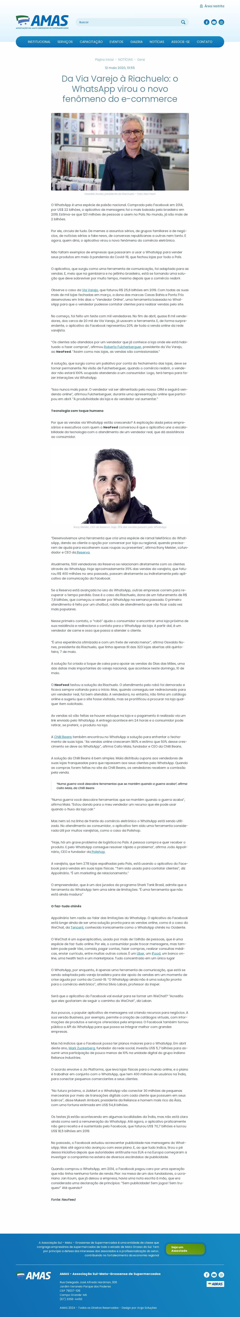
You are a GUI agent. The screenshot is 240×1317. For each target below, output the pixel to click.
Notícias (157, 42)
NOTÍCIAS (125, 59)
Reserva (83, 552)
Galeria (136, 42)
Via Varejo (90, 290)
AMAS (42, 22)
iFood (156, 953)
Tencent (77, 927)
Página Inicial (104, 59)
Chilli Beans (63, 737)
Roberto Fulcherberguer (122, 347)
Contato (204, 42)
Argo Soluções (147, 1308)
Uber (140, 953)
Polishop (98, 852)
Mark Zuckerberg (82, 1048)
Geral (141, 59)
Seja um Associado (179, 1249)
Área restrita (214, 6)
